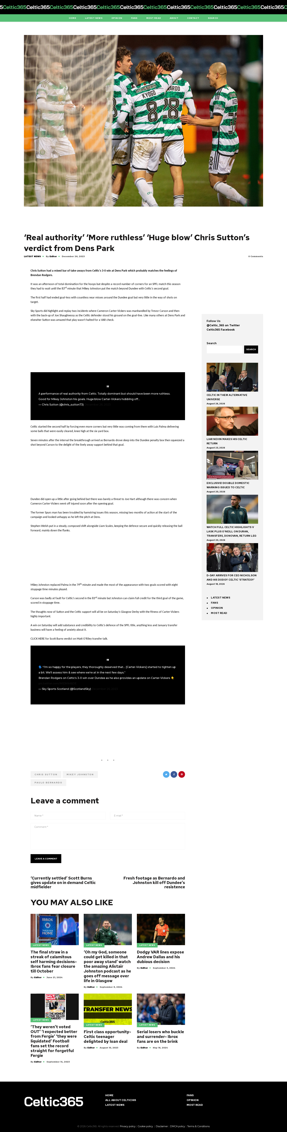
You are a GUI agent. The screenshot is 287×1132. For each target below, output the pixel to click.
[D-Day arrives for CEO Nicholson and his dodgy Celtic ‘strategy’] (232, 558)
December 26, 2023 (97, 404)
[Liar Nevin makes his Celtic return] (232, 422)
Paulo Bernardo (48, 782)
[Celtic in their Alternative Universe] (232, 378)
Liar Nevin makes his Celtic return (227, 441)
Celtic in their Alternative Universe (227, 397)
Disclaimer (162, 1126)
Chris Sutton (46, 774)
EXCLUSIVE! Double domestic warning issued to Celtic (228, 485)
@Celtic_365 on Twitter (223, 325)
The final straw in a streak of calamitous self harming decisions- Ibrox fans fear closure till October (54, 962)
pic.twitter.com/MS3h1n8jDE (58, 683)
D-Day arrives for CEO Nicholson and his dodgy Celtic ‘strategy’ (232, 577)
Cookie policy (146, 1126)
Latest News (32, 256)
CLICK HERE (38, 638)
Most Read (219, 613)
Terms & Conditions (198, 1126)
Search (212, 343)
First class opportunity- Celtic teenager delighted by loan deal (107, 1037)
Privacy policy (128, 1126)
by (51, 256)
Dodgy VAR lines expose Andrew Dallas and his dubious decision (160, 957)
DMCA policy (177, 1126)
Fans (214, 602)
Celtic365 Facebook (221, 329)
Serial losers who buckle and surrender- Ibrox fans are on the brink (160, 1037)
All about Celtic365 (120, 1100)
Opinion (217, 608)
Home (109, 1095)
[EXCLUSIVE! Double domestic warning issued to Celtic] (232, 466)
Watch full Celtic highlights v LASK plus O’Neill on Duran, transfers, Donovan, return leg (232, 531)
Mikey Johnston (80, 774)
